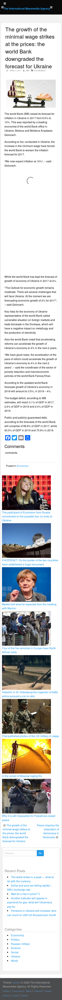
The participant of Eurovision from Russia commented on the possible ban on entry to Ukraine (27, 516)
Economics (39, 70)
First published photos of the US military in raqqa (30, 736)
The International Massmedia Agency (27, 8)
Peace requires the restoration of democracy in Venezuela (48, 831)
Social (14, 952)
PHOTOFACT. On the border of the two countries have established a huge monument (30, 562)
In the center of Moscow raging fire (22, 776)
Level (15, 982)
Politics (15, 939)
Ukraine (15, 956)
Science (16, 948)
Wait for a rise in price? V (25, 894)
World (14, 961)
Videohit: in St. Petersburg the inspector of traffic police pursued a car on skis (30, 694)
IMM (27, 70)
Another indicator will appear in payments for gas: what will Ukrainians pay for (29, 902)
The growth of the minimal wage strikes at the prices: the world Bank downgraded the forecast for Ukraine (16, 833)
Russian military (20, 944)
